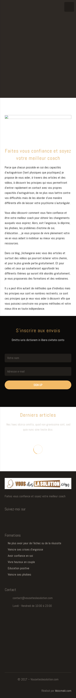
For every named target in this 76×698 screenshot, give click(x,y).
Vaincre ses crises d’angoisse (25, 549)
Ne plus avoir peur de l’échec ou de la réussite (34, 543)
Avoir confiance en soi (20, 556)
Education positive (18, 568)
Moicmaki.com (63, 691)
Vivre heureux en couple (21, 562)
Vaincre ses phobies (19, 574)
